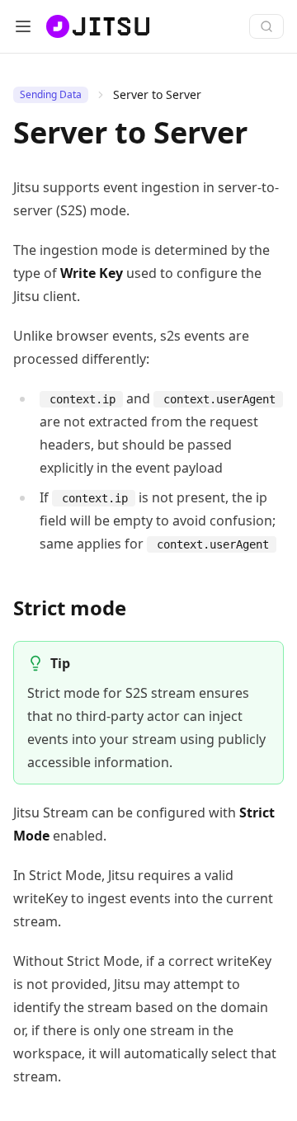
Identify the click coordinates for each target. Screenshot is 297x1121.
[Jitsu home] (96, 26)
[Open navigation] (23, 26)
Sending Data (51, 94)
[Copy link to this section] (140, 609)
